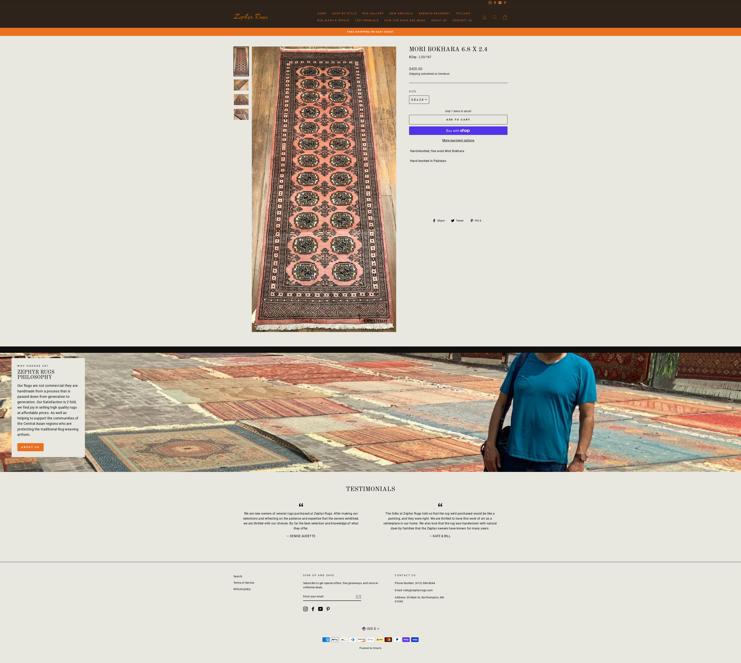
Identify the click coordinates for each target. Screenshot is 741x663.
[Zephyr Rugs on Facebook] (313, 609)
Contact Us (462, 20)
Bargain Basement (435, 13)
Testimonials (367, 20)
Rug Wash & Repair (333, 20)
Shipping (414, 73)
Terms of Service (243, 582)
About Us (439, 20)
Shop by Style (344, 13)
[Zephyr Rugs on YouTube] (320, 609)
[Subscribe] (358, 596)
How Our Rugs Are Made (404, 20)
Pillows (464, 13)
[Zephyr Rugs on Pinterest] (328, 609)
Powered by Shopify (370, 648)
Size (412, 91)
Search (237, 576)
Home (321, 13)
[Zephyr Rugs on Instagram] (305, 609)
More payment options (458, 140)
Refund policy (242, 589)
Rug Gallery (373, 13)
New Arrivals (401, 13)
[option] (370, 32)
